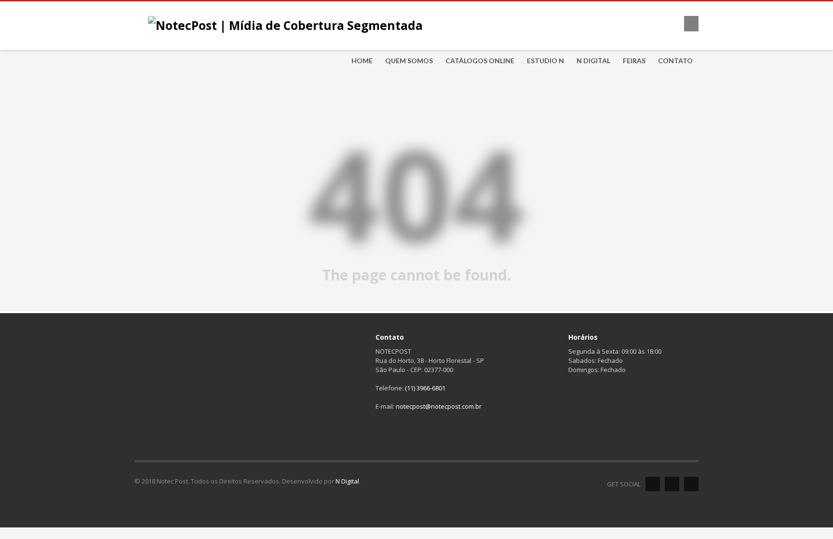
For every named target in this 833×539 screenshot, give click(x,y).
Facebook (652, 484)
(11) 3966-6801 (425, 388)
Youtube (691, 484)
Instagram (672, 484)
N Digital (347, 481)
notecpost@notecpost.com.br (439, 406)
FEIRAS (634, 60)
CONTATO (675, 60)
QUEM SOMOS (409, 60)
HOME (362, 60)
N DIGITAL (593, 60)
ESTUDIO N (545, 60)
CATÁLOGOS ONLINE (479, 60)
